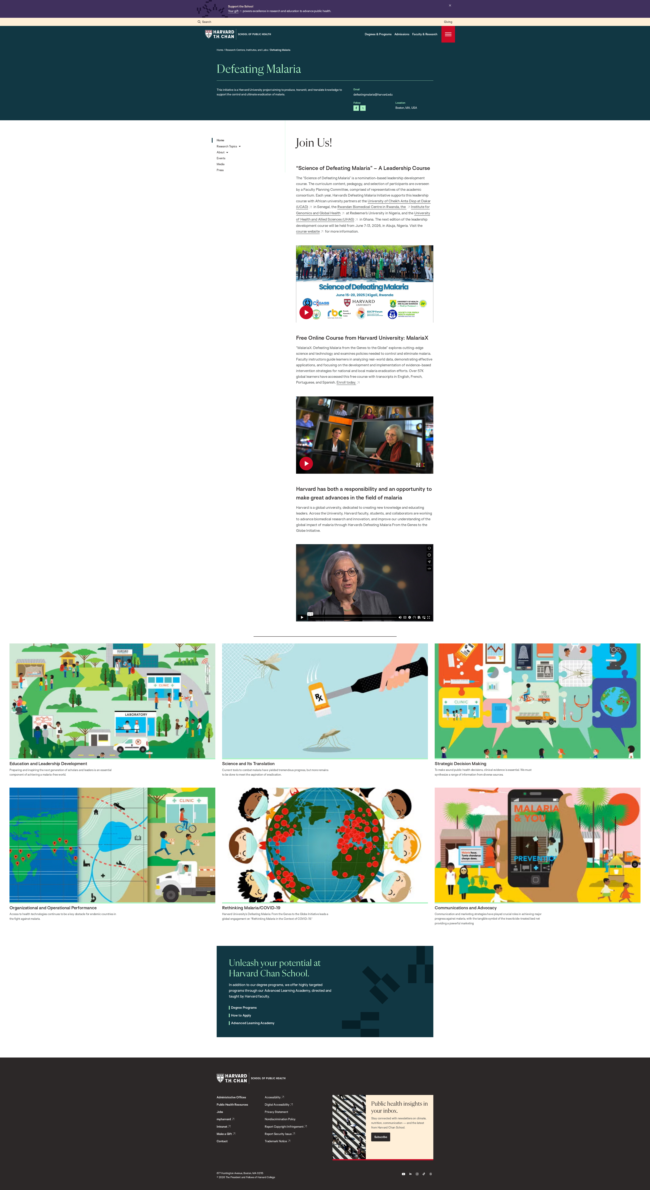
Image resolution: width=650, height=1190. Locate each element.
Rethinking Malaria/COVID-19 (251, 907)
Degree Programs (244, 1008)
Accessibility (272, 1097)
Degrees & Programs (378, 34)
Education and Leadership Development (48, 763)
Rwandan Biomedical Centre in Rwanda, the (372, 206)
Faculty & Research (424, 34)
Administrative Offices (231, 1097)
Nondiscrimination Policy (280, 1119)
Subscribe (380, 1137)
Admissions (401, 34)
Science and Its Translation (248, 763)
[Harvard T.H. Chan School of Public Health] (251, 1078)
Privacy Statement (276, 1112)
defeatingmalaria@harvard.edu (373, 94)
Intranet (222, 1126)
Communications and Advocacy (466, 907)
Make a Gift (224, 1134)
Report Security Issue (278, 1134)
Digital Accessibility (277, 1104)
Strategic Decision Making (460, 763)
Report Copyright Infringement (284, 1126)
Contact (222, 1141)
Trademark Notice (276, 1141)
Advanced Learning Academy (252, 1023)
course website (308, 231)
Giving (448, 22)
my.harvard (224, 1119)
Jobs (220, 1112)
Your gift (233, 11)
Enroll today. (346, 382)
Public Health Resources (232, 1104)
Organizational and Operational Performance (53, 907)
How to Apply (241, 1015)
